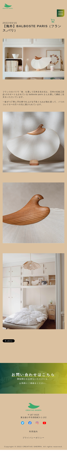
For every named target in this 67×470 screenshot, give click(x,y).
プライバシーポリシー (33, 438)
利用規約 (33, 431)
